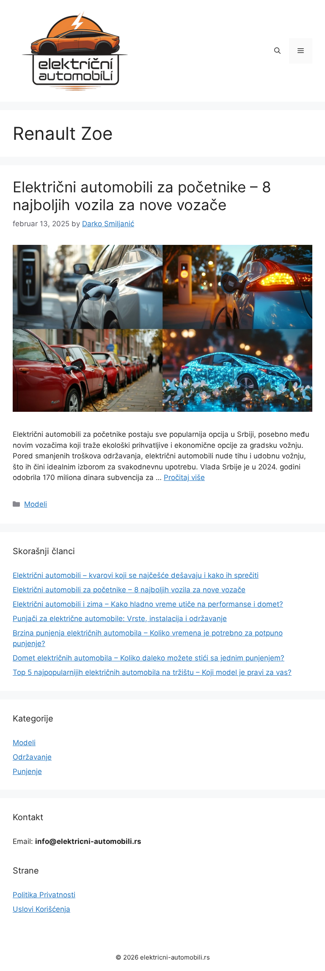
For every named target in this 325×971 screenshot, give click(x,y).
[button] (277, 51)
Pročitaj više (184, 477)
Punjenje (27, 771)
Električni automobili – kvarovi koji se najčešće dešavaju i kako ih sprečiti (136, 575)
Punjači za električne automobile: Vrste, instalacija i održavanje (120, 618)
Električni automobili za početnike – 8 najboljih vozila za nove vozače (142, 196)
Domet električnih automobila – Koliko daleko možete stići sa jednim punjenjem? (148, 658)
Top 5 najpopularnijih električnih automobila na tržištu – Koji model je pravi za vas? (152, 672)
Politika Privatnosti (44, 895)
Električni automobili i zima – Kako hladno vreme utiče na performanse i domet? (148, 604)
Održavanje (32, 757)
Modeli (35, 504)
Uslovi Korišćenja (41, 909)
